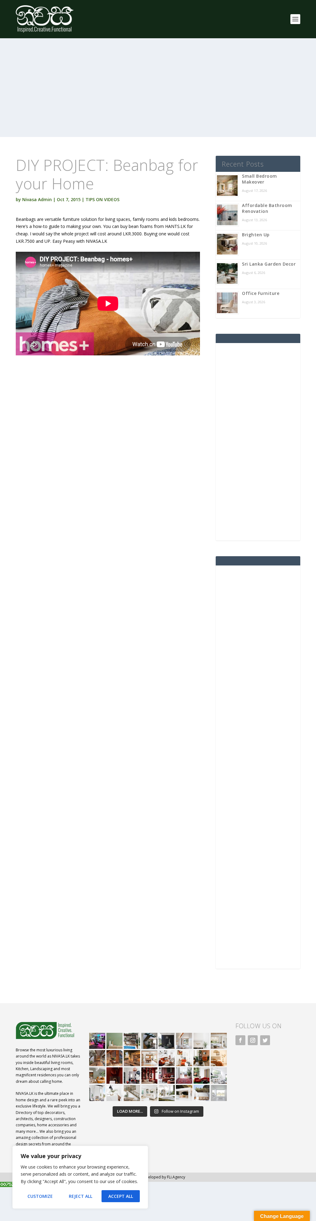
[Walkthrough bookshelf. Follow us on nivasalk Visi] (97, 1058)
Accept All (120, 1196)
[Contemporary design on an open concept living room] (219, 1075)
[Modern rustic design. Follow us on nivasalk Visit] (132, 1093)
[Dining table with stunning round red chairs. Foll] (132, 1075)
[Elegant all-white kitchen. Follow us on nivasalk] (114, 1093)
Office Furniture (260, 293)
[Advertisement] (158, 94)
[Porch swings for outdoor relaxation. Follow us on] (97, 1093)
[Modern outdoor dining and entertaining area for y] (201, 1093)
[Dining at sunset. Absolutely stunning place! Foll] (132, 1058)
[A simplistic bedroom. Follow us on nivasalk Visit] (219, 1058)
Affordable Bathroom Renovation (267, 208)
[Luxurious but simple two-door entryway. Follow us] (167, 1093)
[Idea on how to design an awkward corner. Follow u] (184, 1058)
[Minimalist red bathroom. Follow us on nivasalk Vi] (114, 1075)
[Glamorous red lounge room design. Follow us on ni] (201, 1075)
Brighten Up (256, 235)
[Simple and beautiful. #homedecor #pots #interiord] (114, 1041)
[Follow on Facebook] (240, 1040)
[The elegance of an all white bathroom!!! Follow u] (219, 1093)
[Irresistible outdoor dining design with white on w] (184, 1093)
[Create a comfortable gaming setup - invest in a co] (97, 1041)
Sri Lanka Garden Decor (269, 264)
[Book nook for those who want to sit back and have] (184, 1041)
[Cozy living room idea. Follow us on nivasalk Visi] (149, 1093)
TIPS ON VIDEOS (102, 199)
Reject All (80, 1196)
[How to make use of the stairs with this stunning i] (149, 1041)
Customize (40, 1196)
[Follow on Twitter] (265, 1040)
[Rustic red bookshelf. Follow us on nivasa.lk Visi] (149, 1075)
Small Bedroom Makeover (259, 179)
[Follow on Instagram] (253, 1040)
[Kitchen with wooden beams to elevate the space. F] (219, 1041)
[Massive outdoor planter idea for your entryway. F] (167, 1041)
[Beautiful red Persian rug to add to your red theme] (184, 1075)
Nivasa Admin (37, 199)
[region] (80, 1177)
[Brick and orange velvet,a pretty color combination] (201, 1058)
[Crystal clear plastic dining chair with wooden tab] (114, 1058)
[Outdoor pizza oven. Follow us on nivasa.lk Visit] (132, 1041)
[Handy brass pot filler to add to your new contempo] (201, 1041)
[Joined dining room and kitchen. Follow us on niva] (149, 1058)
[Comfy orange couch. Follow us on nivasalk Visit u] (97, 1075)
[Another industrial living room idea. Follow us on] (167, 1058)
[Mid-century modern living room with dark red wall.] (167, 1075)
